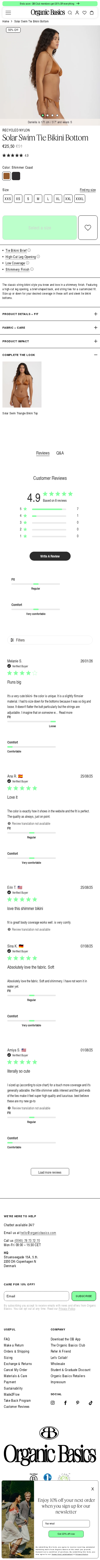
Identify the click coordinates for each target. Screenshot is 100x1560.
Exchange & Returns (18, 1363)
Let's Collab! (59, 1357)
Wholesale (58, 1363)
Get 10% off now (66, 1533)
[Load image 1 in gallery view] (43, 115)
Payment (10, 1382)
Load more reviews (49, 1172)
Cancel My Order (15, 1369)
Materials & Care (15, 1376)
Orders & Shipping (16, 1351)
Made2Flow (11, 1394)
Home (5, 21)
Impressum (58, 1382)
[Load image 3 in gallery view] (52, 115)
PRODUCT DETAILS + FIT (20, 314)
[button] (8, 13)
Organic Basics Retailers (68, 1376)
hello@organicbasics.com (38, 1232)
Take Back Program (17, 1400)
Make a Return (14, 1345)
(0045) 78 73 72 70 (27, 1240)
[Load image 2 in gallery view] (47, 115)
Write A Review (50, 556)
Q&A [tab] (60, 453)
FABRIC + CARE (13, 327)
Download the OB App (66, 1339)
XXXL (80, 198)
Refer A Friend (61, 1351)
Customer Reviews (17, 1406)
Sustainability (13, 1388)
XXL (68, 198)
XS (18, 198)
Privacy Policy (67, 1309)
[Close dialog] (94, 1484)
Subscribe (84, 1296)
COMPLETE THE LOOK (18, 355)
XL (58, 198)
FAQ (7, 1339)
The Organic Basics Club (68, 1345)
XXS (8, 198)
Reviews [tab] (43, 453)
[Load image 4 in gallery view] (57, 115)
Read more (65, 712)
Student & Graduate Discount (71, 1369)
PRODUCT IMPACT (15, 341)
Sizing (8, 1357)
